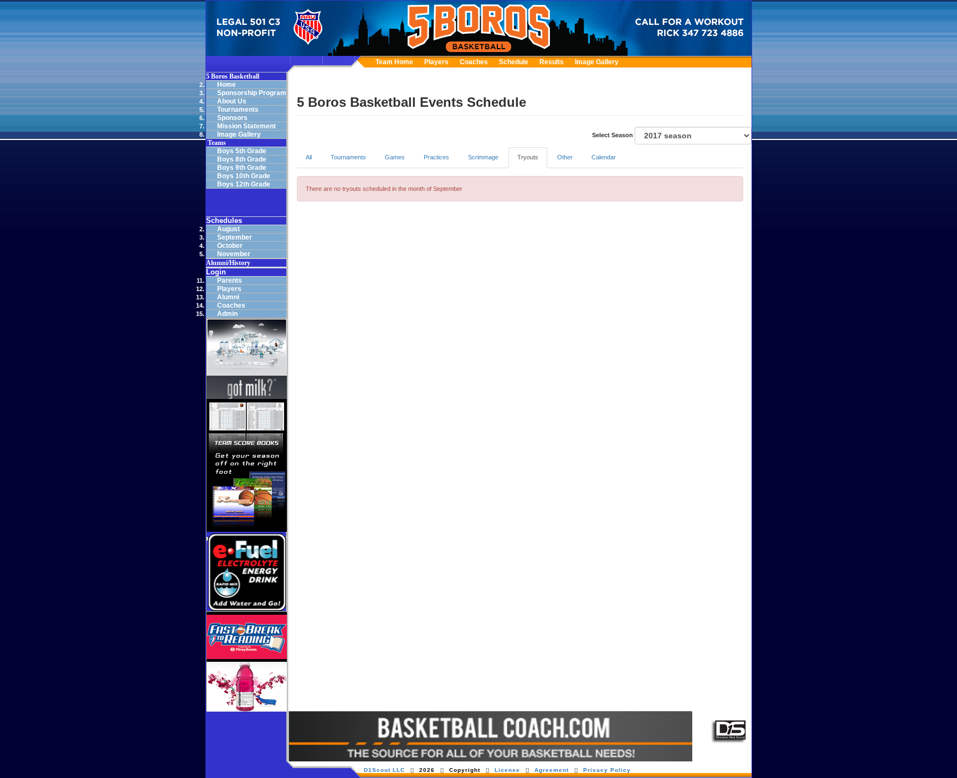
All (309, 157)
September (234, 237)
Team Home (394, 62)
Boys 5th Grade (241, 151)
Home (226, 85)
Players (436, 62)
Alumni (228, 297)
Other (565, 157)
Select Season (613, 135)
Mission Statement (246, 126)
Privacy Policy (607, 770)
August (228, 229)
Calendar (603, 157)
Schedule (513, 62)
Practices (436, 157)
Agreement (551, 770)
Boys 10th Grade (243, 176)
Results (551, 62)
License (507, 770)
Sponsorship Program (251, 93)
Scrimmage (483, 157)
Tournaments (238, 109)
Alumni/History (228, 263)
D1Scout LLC (384, 770)
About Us (231, 101)
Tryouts (527, 157)
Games (395, 157)
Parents (229, 280)
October (230, 246)
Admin (227, 314)
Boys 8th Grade (241, 159)
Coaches (474, 62)
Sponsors (232, 118)
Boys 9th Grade (241, 168)
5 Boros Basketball (232, 76)
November (233, 254)
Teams (216, 143)
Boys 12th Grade (243, 184)
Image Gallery (597, 62)
